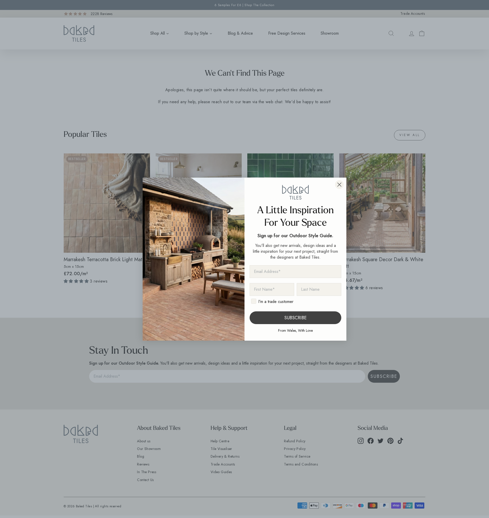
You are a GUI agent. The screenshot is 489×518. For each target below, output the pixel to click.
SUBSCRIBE (295, 317)
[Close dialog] (339, 184)
